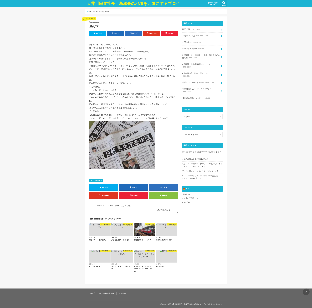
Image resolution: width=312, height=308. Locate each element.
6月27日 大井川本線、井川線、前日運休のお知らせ (201, 56)
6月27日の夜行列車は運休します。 (196, 74)
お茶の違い (191, 42)
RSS (187, 189)
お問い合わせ (213, 3)
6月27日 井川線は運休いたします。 (197, 65)
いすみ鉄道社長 (97, 180)
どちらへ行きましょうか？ (193, 171)
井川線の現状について (196, 98)
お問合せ (122, 293)
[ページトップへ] (306, 291)
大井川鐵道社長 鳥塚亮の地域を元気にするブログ (133, 3)
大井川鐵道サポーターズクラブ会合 (197, 90)
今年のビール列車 (194, 49)
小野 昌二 (196, 166)
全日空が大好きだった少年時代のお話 (197, 152)
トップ (92, 293)
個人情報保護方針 (106, 293)
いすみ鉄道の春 (188, 159)
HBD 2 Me (191, 29)
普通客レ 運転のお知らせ (198, 82)
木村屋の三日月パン (195, 36)
